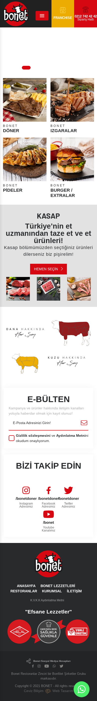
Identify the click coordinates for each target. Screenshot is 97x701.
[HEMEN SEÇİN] (18, 289)
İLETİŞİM (74, 591)
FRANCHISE (62, 18)
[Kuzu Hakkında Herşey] (48, 361)
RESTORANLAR (23, 591)
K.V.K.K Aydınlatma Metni (47, 600)
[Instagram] (39, 666)
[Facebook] (33, 666)
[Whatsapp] (54, 666)
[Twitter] (61, 666)
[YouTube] (47, 666)
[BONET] (8, 13)
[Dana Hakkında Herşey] (48, 333)
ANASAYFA (26, 586)
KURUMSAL (52, 591)
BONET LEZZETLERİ (58, 586)
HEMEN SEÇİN (46, 269)
